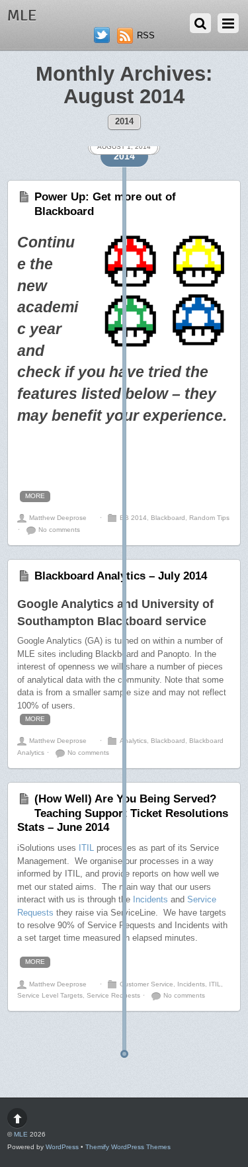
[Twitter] (102, 35)
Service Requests (113, 995)
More (35, 495)
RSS (146, 35)
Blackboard (168, 517)
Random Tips (209, 517)
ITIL (86, 848)
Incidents (150, 899)
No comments (59, 529)
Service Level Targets (50, 995)
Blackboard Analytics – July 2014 (120, 576)
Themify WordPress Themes (128, 1146)
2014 (124, 121)
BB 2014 (133, 517)
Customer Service (146, 984)
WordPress (62, 1146)
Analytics (133, 740)
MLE (21, 1134)
